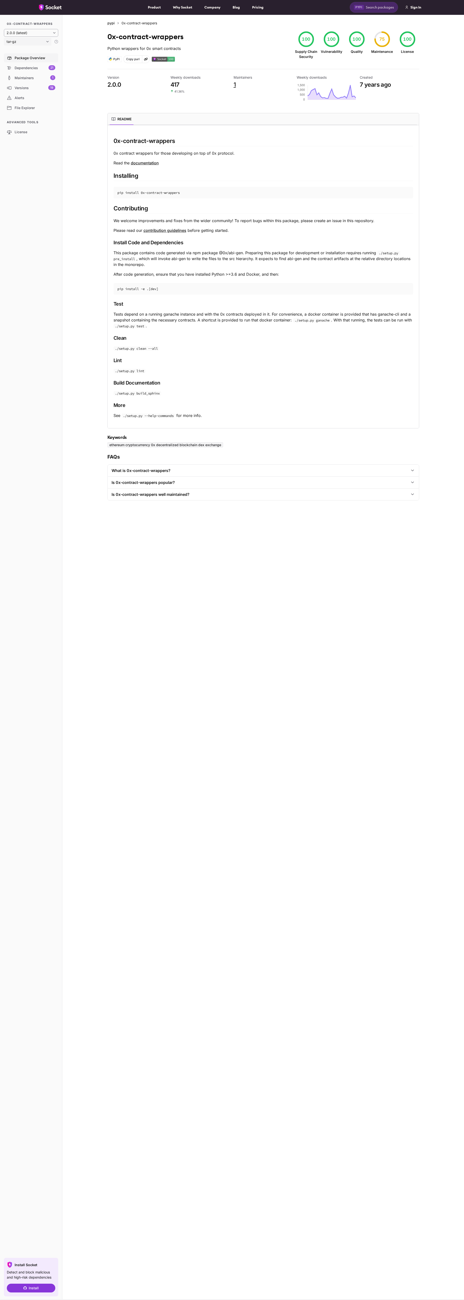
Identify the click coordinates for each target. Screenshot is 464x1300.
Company (212, 7)
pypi (111, 23)
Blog (236, 7)
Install (34, 1288)
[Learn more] (56, 42)
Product (154, 7)
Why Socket (182, 7)
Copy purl (133, 59)
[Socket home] (50, 7)
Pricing (258, 7)
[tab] (121, 119)
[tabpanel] (263, 277)
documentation (145, 162)
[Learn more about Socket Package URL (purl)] (146, 59)
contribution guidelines (164, 230)
